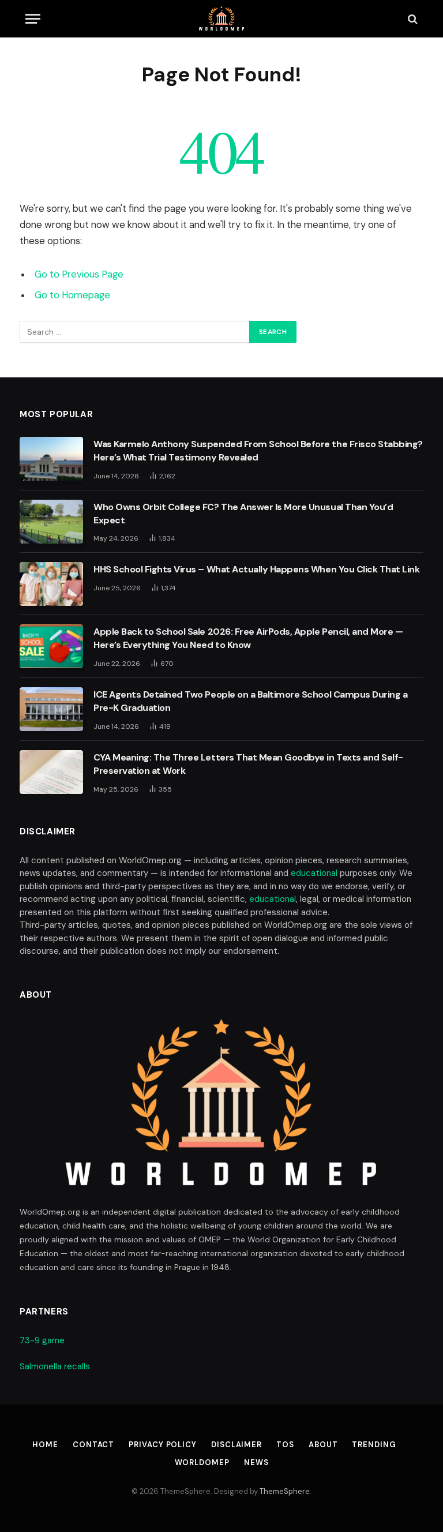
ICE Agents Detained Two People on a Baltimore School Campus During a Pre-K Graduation (250, 701)
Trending (374, 1444)
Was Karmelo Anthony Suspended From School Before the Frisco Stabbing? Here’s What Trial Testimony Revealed (258, 450)
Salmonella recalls (55, 1366)
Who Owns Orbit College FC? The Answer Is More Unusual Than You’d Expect (243, 513)
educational (314, 873)
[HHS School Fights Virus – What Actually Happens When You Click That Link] (51, 584)
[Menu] (32, 19)
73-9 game (42, 1340)
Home (45, 1444)
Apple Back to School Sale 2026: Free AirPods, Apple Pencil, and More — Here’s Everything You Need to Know (248, 638)
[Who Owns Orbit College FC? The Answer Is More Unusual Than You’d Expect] (51, 522)
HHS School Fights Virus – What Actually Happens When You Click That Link (256, 569)
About (323, 1444)
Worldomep (202, 1462)
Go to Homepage (72, 295)
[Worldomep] (221, 19)
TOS (285, 1444)
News (256, 1462)
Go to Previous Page (79, 274)
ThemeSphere (285, 1491)
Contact (93, 1444)
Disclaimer (236, 1444)
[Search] (412, 19)
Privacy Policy (163, 1444)
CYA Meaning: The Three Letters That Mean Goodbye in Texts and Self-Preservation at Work (248, 764)
